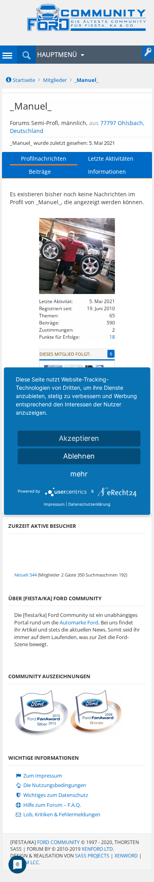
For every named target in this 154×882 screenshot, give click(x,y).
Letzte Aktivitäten (110, 158)
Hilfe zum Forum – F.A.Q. (51, 805)
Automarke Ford (79, 622)
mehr (79, 474)
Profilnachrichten (43, 158)
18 (112, 337)
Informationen (107, 171)
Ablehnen (79, 456)
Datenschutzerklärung (89, 504)
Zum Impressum (42, 775)
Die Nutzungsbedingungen (54, 785)
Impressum (54, 504)
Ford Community (58, 842)
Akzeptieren (79, 438)
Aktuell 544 (25, 575)
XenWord (126, 855)
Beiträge (40, 171)
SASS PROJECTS (92, 855)
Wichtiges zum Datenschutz (55, 795)
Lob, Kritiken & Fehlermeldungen (61, 814)
